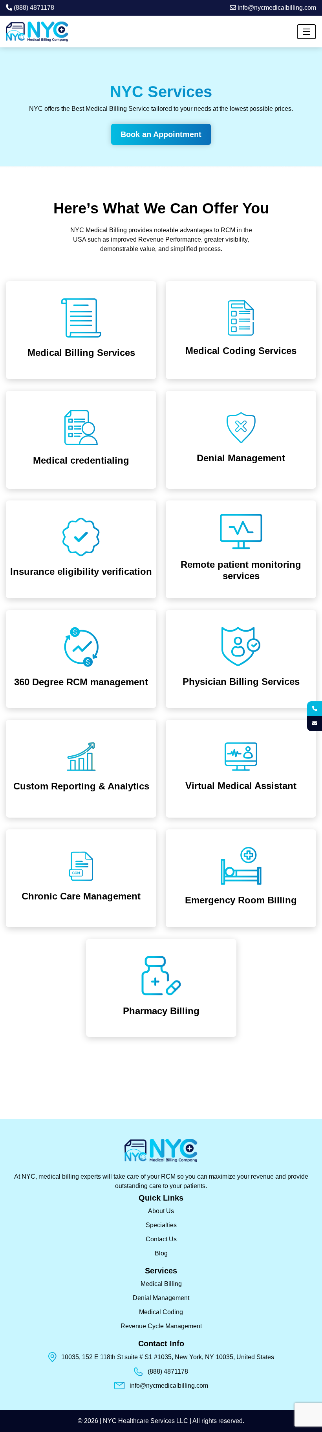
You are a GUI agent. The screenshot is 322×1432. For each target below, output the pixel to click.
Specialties (161, 1225)
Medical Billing (161, 1283)
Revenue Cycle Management (161, 1326)
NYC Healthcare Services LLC (146, 1421)
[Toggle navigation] (306, 31)
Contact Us (161, 1239)
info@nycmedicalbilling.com (276, 7)
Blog (161, 1253)
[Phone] (314, 708)
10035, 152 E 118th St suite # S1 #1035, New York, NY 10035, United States (167, 1357)
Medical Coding (161, 1312)
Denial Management (161, 1298)
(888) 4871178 (33, 7)
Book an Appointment (161, 134)
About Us (161, 1211)
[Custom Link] (314, 723)
